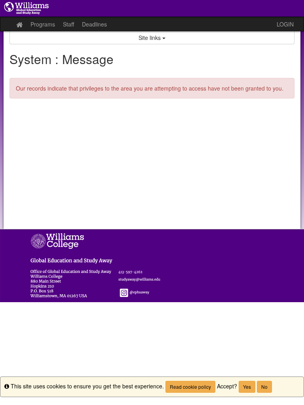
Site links (150, 38)
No (264, 386)
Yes (247, 386)
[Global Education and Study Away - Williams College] (152, 8)
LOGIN (285, 24)
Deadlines (94, 24)
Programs (42, 24)
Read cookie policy (190, 386)
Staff (68, 24)
